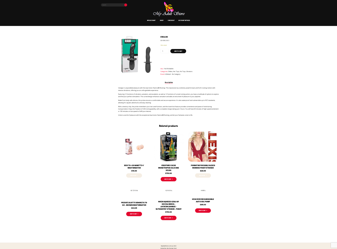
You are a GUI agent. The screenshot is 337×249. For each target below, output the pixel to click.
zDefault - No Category (172, 74)
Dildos (170, 71)
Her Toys (176, 71)
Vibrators (189, 71)
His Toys (183, 71)
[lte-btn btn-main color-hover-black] (168, 179)
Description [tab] (169, 82)
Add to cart (178, 51)
